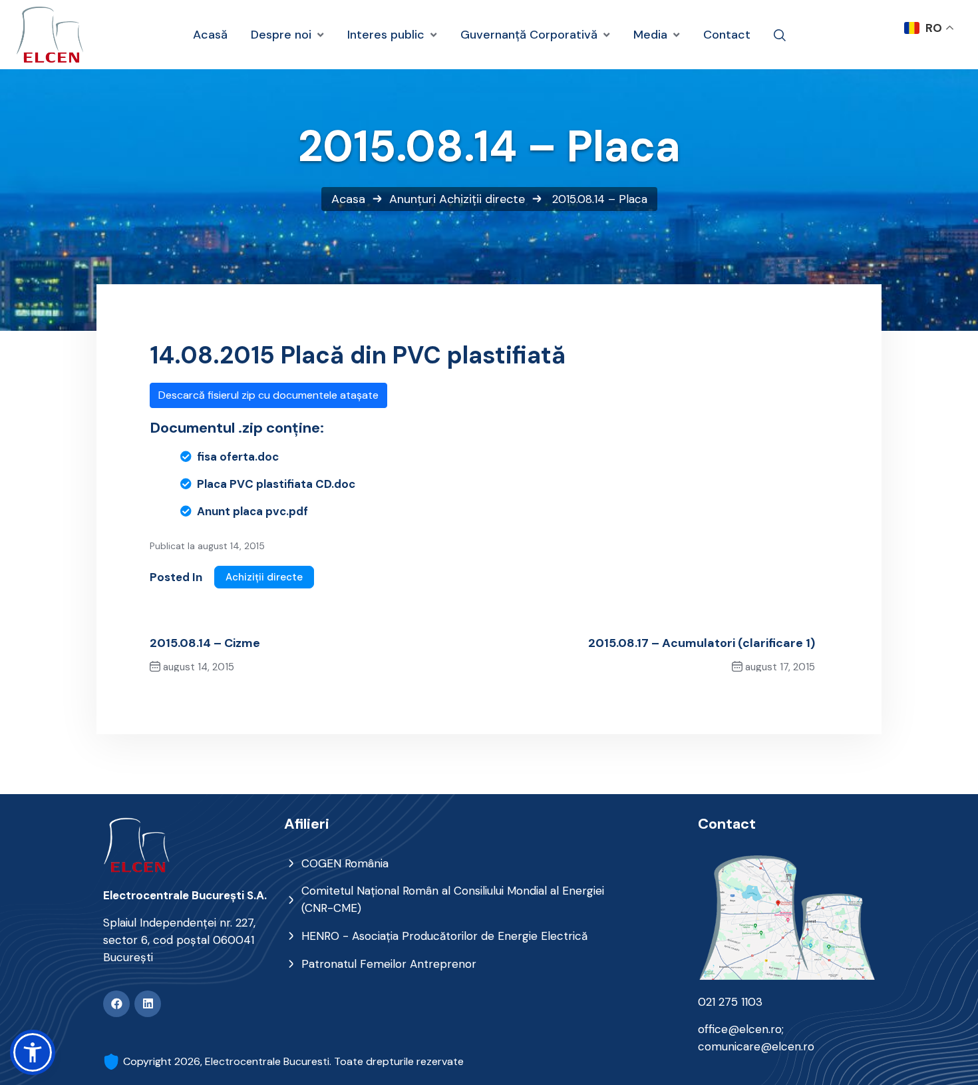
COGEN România (345, 863)
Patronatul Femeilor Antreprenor (388, 964)
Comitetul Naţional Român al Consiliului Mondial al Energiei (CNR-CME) (452, 899)
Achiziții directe (482, 199)
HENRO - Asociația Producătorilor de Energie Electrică (444, 936)
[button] (32, 1052)
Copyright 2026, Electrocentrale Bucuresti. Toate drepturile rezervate (293, 1061)
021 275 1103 (730, 1001)
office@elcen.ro (740, 1029)
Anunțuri (412, 199)
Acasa (348, 199)
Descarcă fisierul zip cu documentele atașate (268, 395)
